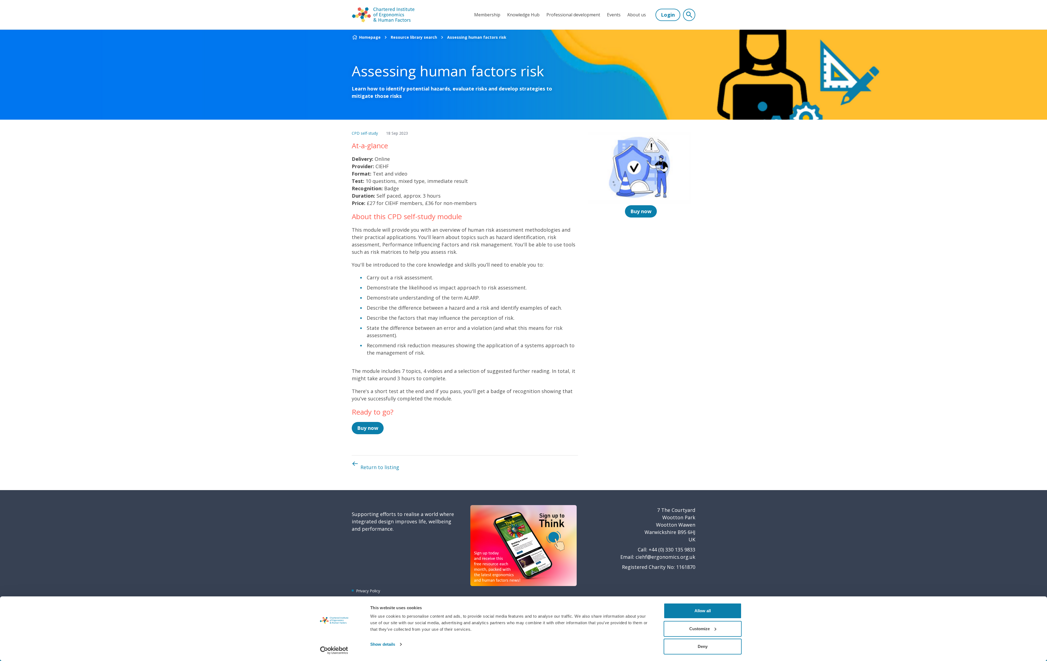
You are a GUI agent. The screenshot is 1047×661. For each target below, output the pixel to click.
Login (668, 14)
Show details (382, 644)
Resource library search (414, 37)
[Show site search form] (689, 15)
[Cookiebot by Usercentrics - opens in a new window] (334, 650)
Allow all (702, 610)
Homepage (370, 37)
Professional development (573, 15)
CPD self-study (365, 133)
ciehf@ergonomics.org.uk (665, 557)
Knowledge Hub (523, 15)
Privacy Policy (368, 590)
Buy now (367, 428)
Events (614, 15)
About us (636, 15)
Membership (487, 15)
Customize (699, 628)
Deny (703, 646)
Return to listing (379, 467)
